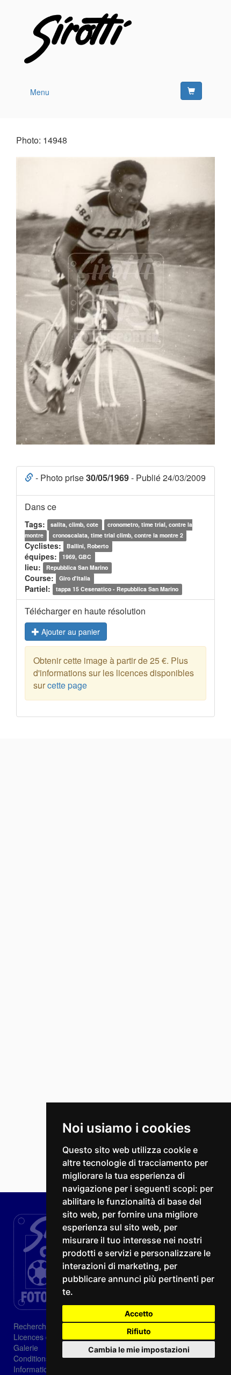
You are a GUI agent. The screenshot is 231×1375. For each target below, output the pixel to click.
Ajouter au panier (69, 631)
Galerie (25, 1347)
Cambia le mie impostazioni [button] (139, 1349)
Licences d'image (43, 1336)
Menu (39, 92)
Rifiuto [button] (139, 1331)
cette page (67, 685)
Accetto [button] (139, 1313)
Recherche (31, 1326)
